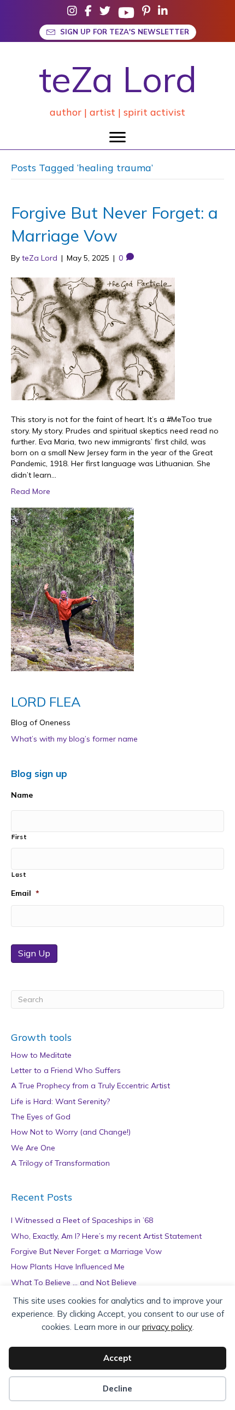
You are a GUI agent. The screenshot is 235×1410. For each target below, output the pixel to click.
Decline (117, 1388)
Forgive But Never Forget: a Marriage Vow (86, 1251)
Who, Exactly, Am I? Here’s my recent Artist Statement (106, 1236)
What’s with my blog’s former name (74, 739)
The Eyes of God (40, 1117)
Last (19, 874)
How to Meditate (41, 1055)
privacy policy (167, 1327)
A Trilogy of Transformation (60, 1163)
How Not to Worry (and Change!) (71, 1132)
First (19, 837)
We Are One (33, 1148)
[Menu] (117, 137)
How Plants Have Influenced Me (68, 1267)
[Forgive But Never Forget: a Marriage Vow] (93, 338)
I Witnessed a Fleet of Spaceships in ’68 (82, 1220)
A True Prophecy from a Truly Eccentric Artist (90, 1085)
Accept (117, 1358)
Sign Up (34, 953)
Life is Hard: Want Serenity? (60, 1101)
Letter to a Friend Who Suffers (66, 1070)
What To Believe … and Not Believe (74, 1282)
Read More (30, 491)
